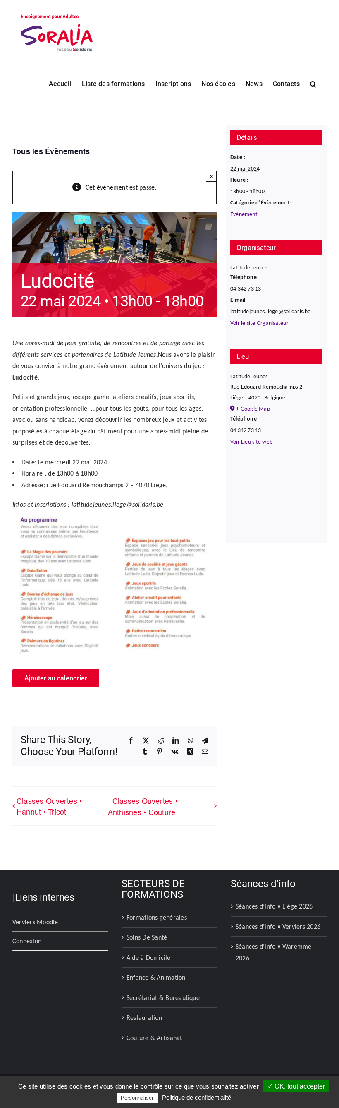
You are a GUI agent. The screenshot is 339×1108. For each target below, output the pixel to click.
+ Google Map (253, 408)
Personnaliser (137, 1098)
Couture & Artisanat (154, 1038)
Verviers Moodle (35, 922)
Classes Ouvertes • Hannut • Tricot (49, 806)
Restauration (144, 1017)
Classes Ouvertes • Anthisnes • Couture (143, 806)
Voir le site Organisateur (259, 323)
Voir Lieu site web (251, 441)
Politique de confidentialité (196, 1097)
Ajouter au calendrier (55, 678)
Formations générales (157, 917)
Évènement (244, 214)
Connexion (26, 941)
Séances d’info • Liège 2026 (274, 906)
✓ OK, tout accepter (296, 1086)
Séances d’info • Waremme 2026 (274, 952)
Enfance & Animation (156, 977)
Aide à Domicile (149, 957)
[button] (313, 83)
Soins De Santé (147, 937)
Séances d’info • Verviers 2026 (278, 926)
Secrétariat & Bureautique (163, 998)
